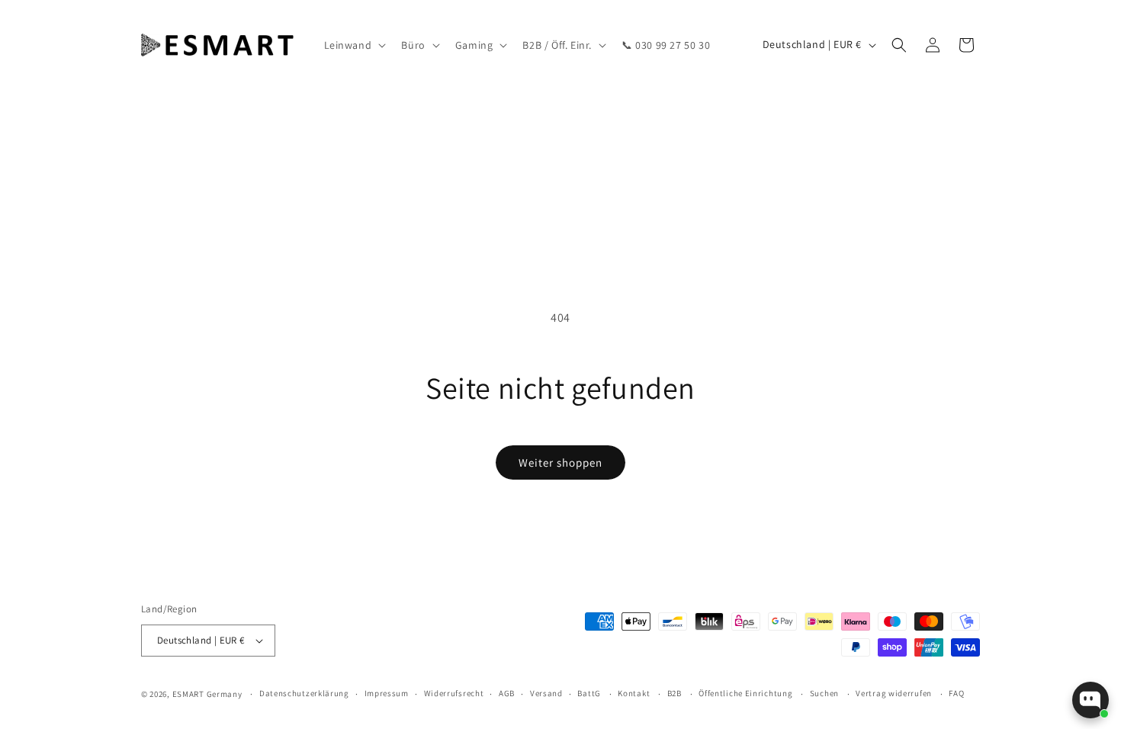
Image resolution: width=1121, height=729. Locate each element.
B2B (674, 693)
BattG (589, 693)
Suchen (824, 693)
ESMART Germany (207, 694)
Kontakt (634, 693)
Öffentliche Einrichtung (745, 693)
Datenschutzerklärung (304, 693)
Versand (546, 693)
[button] (354, 45)
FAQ (956, 693)
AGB (507, 693)
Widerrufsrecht (454, 693)
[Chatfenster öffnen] (1090, 700)
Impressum (387, 693)
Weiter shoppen (560, 462)
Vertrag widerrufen (894, 693)
